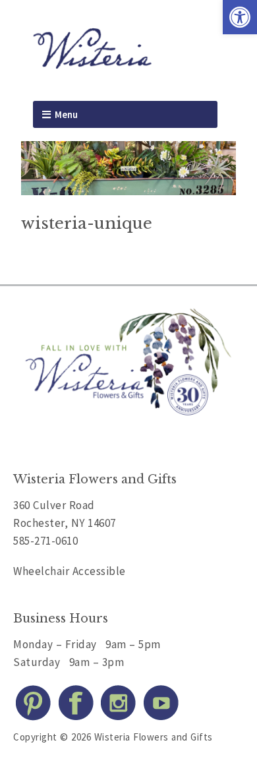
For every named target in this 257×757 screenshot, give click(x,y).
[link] (240, 17)
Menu (66, 114)
